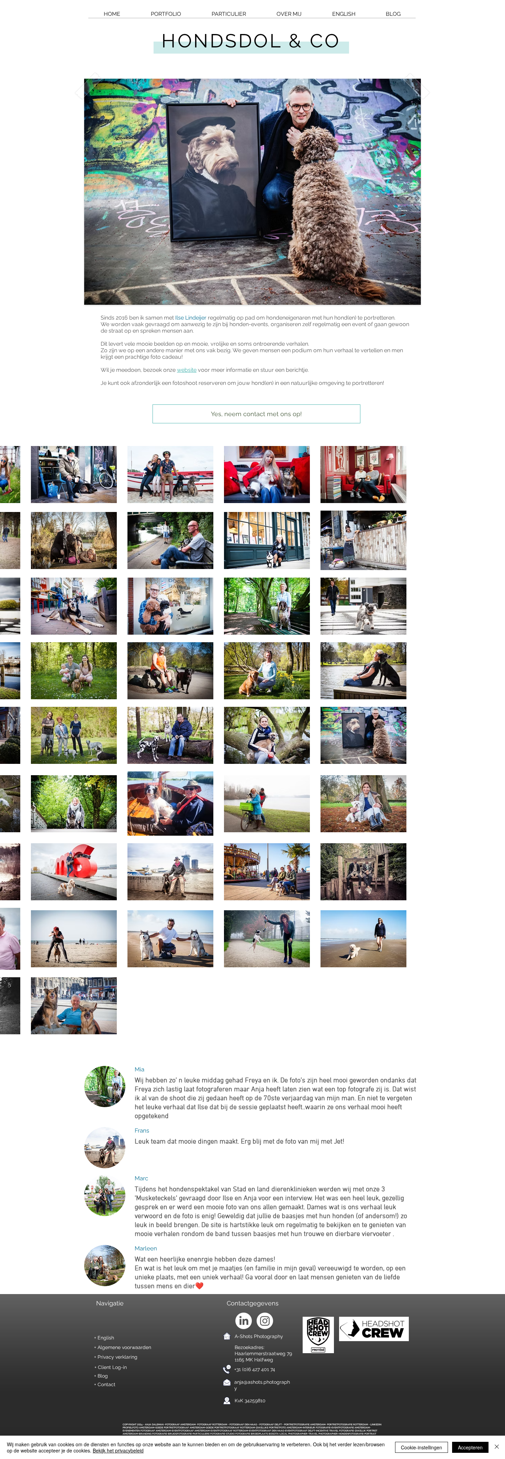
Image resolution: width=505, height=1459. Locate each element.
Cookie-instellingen (421, 1447)
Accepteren (470, 1447)
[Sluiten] (497, 1447)
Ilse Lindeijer (190, 317)
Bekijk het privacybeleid (118, 1450)
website (187, 370)
